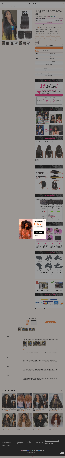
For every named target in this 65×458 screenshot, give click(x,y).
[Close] (45, 220)
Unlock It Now (39, 232)
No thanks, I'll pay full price (39, 235)
